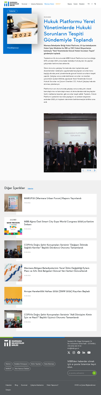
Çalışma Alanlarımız (37, 4)
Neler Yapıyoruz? (52, 385)
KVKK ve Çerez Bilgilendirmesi (85, 385)
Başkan (70, 4)
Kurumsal (24, 4)
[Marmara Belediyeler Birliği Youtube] (89, 353)
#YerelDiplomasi (13, 48)
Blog (16, 385)
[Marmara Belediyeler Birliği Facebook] (78, 353)
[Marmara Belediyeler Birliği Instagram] (73, 353)
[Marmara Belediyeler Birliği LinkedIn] (83, 353)
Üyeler (75, 4)
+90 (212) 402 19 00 (74, 346)
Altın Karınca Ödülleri (22, 369)
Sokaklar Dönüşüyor (21, 364)
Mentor (8, 364)
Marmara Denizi (49, 4)
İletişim (8, 390)
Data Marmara (49, 364)
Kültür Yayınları (36, 364)
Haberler (12, 11)
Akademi (81, 4)
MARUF (58, 4)
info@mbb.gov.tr (73, 348)
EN (92, 4)
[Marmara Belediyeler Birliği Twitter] (68, 353)
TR (88, 4)
